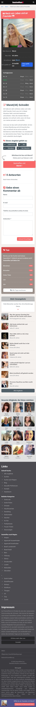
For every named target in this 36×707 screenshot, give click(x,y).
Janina (30, 428)
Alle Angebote (18, 390)
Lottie (6, 442)
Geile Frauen (11, 144)
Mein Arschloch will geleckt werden (21, 373)
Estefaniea (29, 442)
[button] (18, 32)
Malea (18, 414)
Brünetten (17, 270)
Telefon (15, 211)
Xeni (6, 428)
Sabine (6, 456)
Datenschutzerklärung (7, 657)
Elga (18, 456)
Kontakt (18, 642)
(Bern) (18, 60)
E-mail (5, 203)
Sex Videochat (25, 148)
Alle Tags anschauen (19, 290)
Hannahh (29, 456)
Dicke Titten (17, 275)
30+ (17, 284)
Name (5, 194)
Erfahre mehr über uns (18, 638)
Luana (18, 428)
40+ (24, 144)
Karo (18, 442)
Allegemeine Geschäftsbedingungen (11, 654)
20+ (17, 280)
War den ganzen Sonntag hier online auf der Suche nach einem (21, 315)
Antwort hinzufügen (24, 239)
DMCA (3, 650)
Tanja (29, 414)
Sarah (6, 414)
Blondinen (11, 148)
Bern (6, 6)
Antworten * (7, 219)
